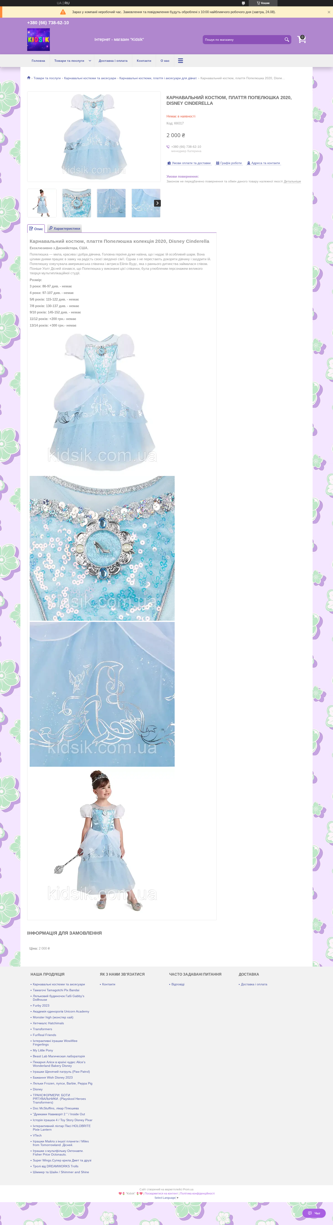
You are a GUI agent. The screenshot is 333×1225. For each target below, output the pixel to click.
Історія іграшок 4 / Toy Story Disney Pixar (62, 1120)
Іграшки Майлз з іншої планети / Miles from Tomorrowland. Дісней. (61, 1143)
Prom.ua (188, 1189)
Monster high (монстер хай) (53, 1017)
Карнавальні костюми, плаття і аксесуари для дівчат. (158, 78)
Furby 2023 (41, 1005)
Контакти (144, 60)
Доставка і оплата (113, 60)
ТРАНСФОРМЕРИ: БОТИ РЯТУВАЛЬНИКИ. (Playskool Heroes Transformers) (59, 1098)
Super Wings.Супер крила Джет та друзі (62, 1160)
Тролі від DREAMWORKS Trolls (55, 1166)
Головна (38, 60)
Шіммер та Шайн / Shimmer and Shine (61, 1172)
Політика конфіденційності (197, 1193)
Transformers (42, 1029)
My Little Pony (43, 1050)
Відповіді (177, 984)
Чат (317, 1213)
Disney (38, 1089)
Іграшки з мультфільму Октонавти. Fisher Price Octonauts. (58, 1152)
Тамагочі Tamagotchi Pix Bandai (56, 990)
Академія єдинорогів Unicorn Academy (61, 1011)
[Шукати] (286, 39)
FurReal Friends (44, 1035)
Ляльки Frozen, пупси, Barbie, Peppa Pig (62, 1083)
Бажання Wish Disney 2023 (53, 1077)
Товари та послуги (69, 60)
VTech (37, 1135)
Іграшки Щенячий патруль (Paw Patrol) (61, 1071)
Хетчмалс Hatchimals (48, 1023)
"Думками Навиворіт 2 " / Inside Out (59, 1114)
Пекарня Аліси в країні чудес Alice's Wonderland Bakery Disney (59, 1063)
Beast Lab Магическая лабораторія (59, 1056)
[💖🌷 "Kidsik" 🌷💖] (38, 39)
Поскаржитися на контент (161, 1193)
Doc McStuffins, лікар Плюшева (56, 1108)
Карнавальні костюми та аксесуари (90, 78)
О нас (165, 60)
